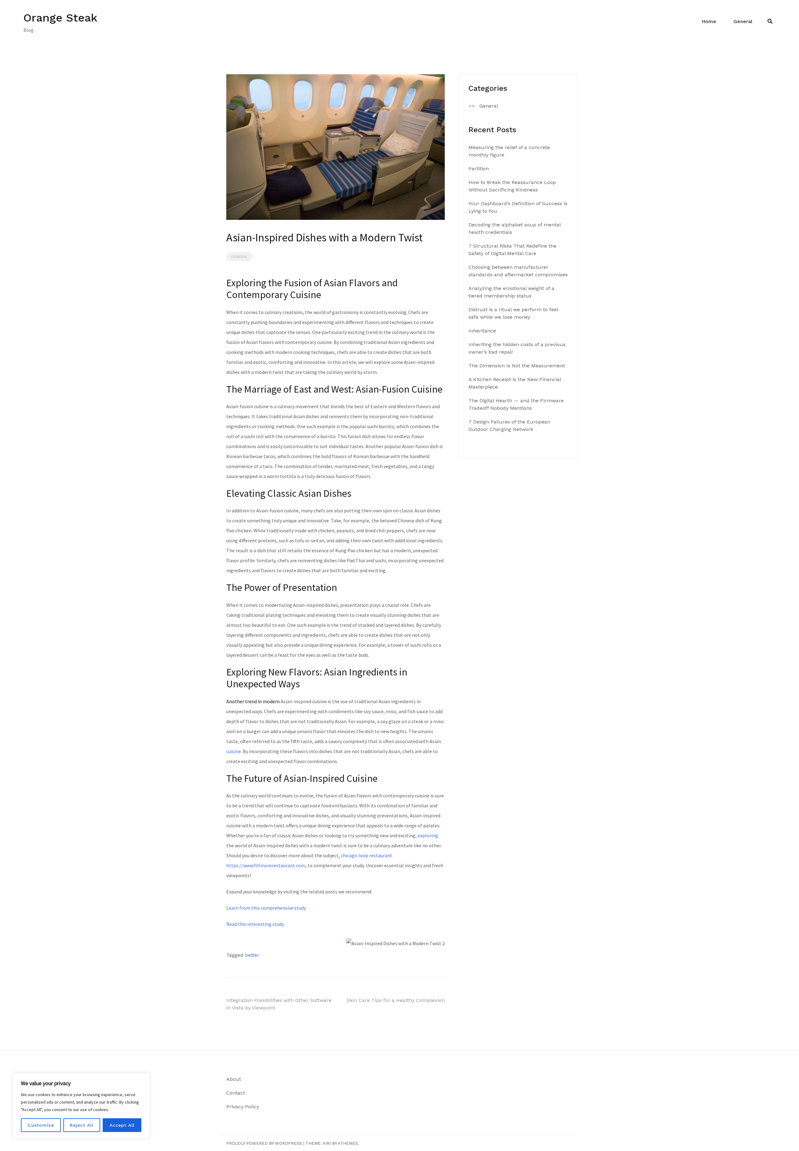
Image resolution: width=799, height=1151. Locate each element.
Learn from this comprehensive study (266, 908)
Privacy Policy (242, 1107)
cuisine (233, 751)
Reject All (81, 1125)
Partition (478, 169)
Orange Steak (60, 17)
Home (709, 21)
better (252, 955)
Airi (327, 1143)
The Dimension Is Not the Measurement (516, 366)
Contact (235, 1093)
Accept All (122, 1125)
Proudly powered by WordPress (264, 1143)
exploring (428, 835)
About (233, 1079)
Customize (41, 1125)
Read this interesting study (255, 924)
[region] (81, 1106)
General (742, 21)
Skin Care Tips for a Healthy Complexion (396, 1000)
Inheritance (482, 331)
